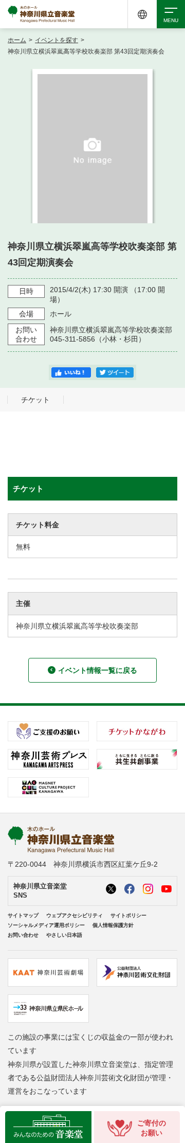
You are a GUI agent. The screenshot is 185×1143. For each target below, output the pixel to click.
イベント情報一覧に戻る (97, 670)
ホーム (17, 40)
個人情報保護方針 (113, 925)
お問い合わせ (23, 935)
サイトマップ (23, 915)
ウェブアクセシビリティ (74, 915)
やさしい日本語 (64, 935)
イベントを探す (56, 40)
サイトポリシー (128, 915)
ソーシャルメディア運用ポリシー (46, 925)
